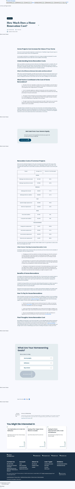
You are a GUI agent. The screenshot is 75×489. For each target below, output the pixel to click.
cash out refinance (35, 298)
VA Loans (46, 467)
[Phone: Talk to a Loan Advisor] (64, 2)
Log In (20, 463)
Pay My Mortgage (23, 467)
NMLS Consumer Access (47, 473)
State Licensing (40, 477)
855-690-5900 (10, 463)
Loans (26, 2)
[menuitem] (38, 487)
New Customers (22, 465)
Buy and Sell (9, 2)
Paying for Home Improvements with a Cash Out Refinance (55, 430)
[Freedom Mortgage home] (10, 0)
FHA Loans (46, 465)
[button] (8, 11)
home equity (29, 304)
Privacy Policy (17, 477)
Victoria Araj (12, 29)
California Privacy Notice (26, 477)
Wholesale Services (61, 465)
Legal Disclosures (10, 477)
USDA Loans (46, 468)
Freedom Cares (35, 465)
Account (57, 2)
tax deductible (48, 314)
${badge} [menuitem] (5, 484)
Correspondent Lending (62, 463)
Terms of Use (34, 477)
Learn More (21, 446)
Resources (48, 2)
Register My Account (23, 468)
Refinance (18, 2)
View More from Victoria (26, 418)
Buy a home (27, 367)
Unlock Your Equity (24, 140)
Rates (33, 2)
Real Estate (10, 18)
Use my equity (27, 358)
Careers (33, 467)
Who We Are (34, 463)
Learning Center (38, 2)
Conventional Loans (48, 463)
